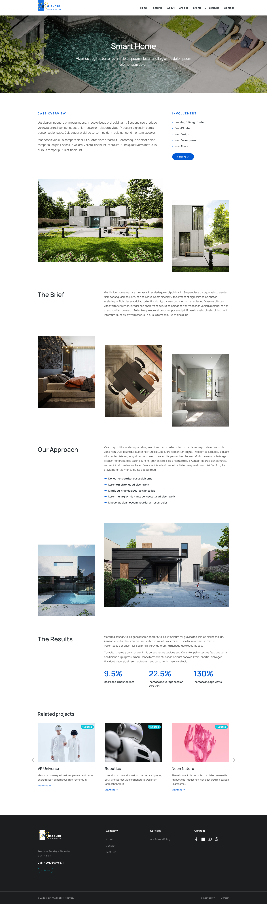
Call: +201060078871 (51, 862)
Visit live (181, 156)
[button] (33, 760)
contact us (45, 870)
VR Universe (48, 768)
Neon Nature (183, 768)
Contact (225, 897)
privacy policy (208, 897)
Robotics (113, 768)
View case (43, 785)
